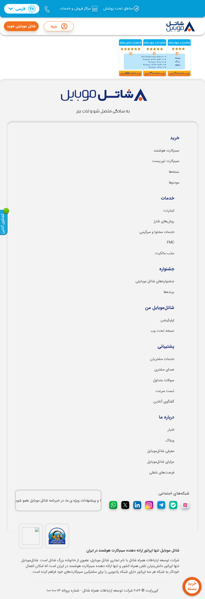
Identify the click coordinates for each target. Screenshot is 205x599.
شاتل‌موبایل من (159, 308)
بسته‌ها (174, 172)
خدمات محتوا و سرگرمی (157, 232)
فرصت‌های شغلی (161, 473)
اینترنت (168, 211)
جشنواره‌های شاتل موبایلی (155, 281)
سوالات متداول (163, 380)
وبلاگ (170, 441)
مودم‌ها (174, 183)
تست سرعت (165, 391)
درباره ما (166, 417)
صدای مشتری (164, 369)
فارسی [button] (25, 9)
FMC (170, 243)
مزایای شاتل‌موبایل (160, 462)
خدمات (167, 198)
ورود (53, 26)
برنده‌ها (169, 292)
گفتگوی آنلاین (163, 401)
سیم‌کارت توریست (165, 161)
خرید (174, 138)
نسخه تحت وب (162, 331)
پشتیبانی (166, 347)
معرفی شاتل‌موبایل (160, 451)
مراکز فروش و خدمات (76, 9)
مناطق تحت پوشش (118, 9)
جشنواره (166, 269)
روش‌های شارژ (164, 221)
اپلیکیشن (167, 320)
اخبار (171, 430)
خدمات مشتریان (162, 359)
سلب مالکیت (164, 253)
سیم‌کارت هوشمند (166, 151)
